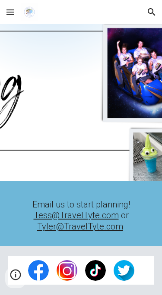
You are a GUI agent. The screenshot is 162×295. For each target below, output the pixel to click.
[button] (10, 12)
